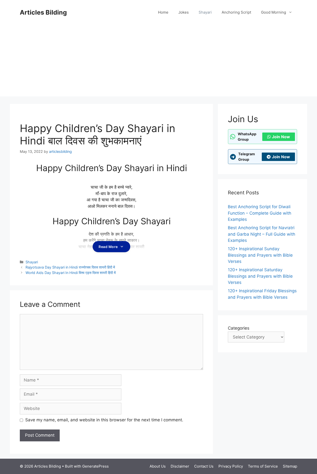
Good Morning (273, 12)
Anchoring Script (236, 12)
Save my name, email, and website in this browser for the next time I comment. (104, 419)
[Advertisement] (158, 61)
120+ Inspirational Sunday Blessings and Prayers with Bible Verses (260, 255)
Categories (238, 328)
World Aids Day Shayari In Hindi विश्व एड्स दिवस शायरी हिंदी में (71, 273)
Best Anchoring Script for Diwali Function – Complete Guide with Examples (259, 213)
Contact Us (203, 466)
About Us (158, 466)
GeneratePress (95, 466)
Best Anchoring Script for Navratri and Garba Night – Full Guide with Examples (261, 234)
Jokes (183, 12)
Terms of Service (263, 466)
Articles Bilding (43, 12)
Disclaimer (180, 466)
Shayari (205, 12)
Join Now (281, 136)
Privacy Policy (230, 466)
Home (163, 12)
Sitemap (290, 466)
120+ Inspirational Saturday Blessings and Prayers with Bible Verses (260, 276)
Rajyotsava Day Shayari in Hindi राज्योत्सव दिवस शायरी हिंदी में (70, 267)
